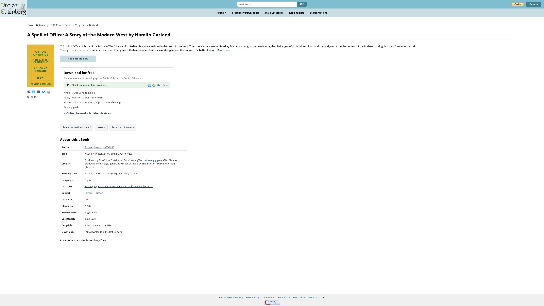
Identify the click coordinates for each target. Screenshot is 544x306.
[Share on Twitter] (33, 91)
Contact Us (313, 297)
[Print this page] (48, 91)
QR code (31, 96)
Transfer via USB (94, 97)
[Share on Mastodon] (28, 91)
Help (324, 297)
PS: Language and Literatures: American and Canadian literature (119, 186)
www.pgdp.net (155, 160)
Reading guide (71, 107)
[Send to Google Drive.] (154, 85)
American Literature (123, 127)
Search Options (318, 12)
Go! (302, 4)
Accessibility (299, 297)
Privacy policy (252, 297)
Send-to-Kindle (87, 92)
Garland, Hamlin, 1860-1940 (99, 147)
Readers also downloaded (76, 127)
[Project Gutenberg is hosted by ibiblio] (272, 304)
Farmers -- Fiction (94, 193)
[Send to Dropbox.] (149, 85)
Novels (101, 127)
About (222, 12)
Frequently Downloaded (246, 12)
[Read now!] (40, 86)
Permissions (268, 297)
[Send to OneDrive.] (158, 85)
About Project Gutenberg (231, 297)
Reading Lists (296, 12)
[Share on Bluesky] (43, 91)
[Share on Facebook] (38, 91)
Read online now (78, 58)
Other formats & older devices (88, 113)
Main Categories (274, 12)
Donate (533, 4)
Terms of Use (283, 297)
